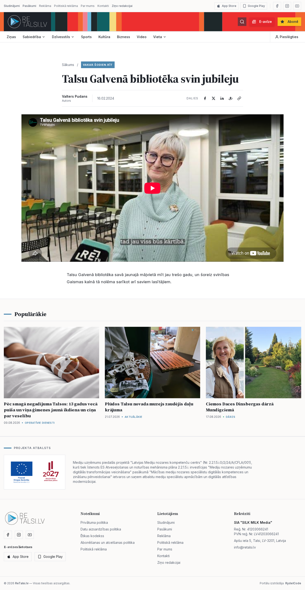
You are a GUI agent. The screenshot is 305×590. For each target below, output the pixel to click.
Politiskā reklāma (66, 6)
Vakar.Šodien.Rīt (98, 64)
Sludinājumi (12, 6)
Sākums (68, 65)
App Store (229, 6)
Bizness (123, 37)
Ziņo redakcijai (122, 6)
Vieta (157, 37)
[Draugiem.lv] (230, 98)
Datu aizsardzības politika (101, 529)
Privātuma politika (94, 522)
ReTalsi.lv (22, 583)
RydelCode (293, 583)
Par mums (88, 6)
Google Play (256, 6)
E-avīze (265, 22)
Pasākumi (29, 6)
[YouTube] (297, 6)
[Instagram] (287, 6)
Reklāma (45, 6)
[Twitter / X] (213, 98)
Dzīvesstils (61, 37)
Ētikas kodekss (92, 536)
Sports (86, 37)
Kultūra (104, 37)
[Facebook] (277, 6)
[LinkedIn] (222, 98)
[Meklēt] (242, 21)
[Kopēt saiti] (239, 98)
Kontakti (103, 6)
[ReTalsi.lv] (27, 21)
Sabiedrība (32, 37)
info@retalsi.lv (245, 547)
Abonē (293, 22)
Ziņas (11, 37)
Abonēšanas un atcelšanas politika (108, 542)
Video (142, 37)
